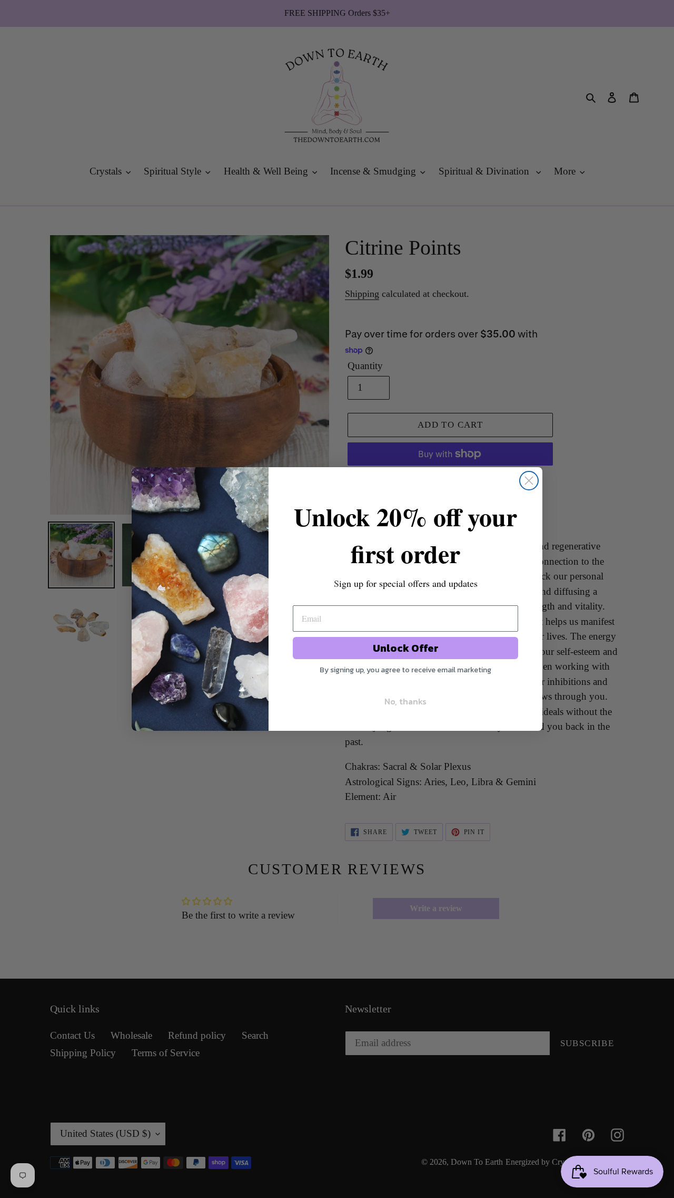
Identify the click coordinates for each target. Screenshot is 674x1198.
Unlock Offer (406, 648)
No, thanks (405, 701)
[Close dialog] (529, 480)
